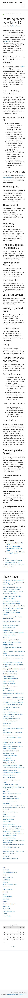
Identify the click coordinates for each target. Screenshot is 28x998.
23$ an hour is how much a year (12, 737)
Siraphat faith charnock (9, 796)
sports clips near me (9, 911)
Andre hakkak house (9, 777)
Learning (5, 891)
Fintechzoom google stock (10, 784)
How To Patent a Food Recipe (11, 603)
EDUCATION (6, 879)
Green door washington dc (10, 812)
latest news (6, 887)
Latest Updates (7, 889)
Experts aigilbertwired (9, 838)
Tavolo (5, 913)
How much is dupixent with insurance (13, 697)
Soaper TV (6, 637)
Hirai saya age (7, 821)
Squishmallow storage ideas (11, 712)
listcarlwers (6, 856)
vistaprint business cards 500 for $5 (13, 844)
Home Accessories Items (10, 884)
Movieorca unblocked (9, 683)
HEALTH (5, 882)
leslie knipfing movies (9, 775)
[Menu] (23, 6)
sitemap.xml (22, 994)
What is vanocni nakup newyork (12, 793)
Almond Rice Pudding (9, 598)
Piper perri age (7, 723)
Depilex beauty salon (9, 627)
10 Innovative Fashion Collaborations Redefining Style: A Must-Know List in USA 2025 (14, 807)
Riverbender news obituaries (11, 625)
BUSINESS (6, 870)
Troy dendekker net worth (10, 735)
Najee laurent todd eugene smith (12, 704)
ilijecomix (5, 814)
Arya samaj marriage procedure (12, 826)
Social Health (6, 908)
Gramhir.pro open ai (8, 681)
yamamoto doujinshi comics (11, 750)
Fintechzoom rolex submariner (11, 772)
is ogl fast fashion (8, 644)
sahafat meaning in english (10, 678)
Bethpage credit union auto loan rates (14, 669)
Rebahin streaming (8, 753)
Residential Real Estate (9, 904)
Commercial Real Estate (10, 872)
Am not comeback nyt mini (12, 562)
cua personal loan (8, 630)
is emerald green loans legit (11, 640)
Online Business (7, 896)
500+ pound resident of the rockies (13, 829)
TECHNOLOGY (7, 916)
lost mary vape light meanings (11, 780)
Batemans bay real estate (10, 858)
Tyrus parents (7, 758)
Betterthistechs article (9, 853)
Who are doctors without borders (12, 732)
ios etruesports (7, 740)
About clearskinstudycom (10, 686)
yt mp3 (5, 782)
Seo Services (6, 906)
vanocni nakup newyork (9, 801)
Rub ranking (6, 803)
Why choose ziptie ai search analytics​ (13, 580)
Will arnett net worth (9, 760)
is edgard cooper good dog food (12, 596)
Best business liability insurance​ (12, 587)
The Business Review (12, 2)
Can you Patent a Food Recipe (11, 601)
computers (6, 875)
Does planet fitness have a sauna (12, 765)
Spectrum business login (10, 673)
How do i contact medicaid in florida (13, 655)
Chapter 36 (7, 41)
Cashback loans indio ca (10, 671)
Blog (4, 867)
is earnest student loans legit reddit (13, 700)
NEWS (6, 558)
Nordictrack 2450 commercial (11, 831)
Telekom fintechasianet (9, 763)
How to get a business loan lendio (13, 702)
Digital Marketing (8, 877)
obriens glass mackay (9, 635)
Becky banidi (6, 726)
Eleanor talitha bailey (9, 824)
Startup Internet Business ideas (12, 642)
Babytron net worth (8, 819)
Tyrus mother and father (10, 755)
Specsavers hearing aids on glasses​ (13, 632)
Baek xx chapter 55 (8, 690)
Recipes (5, 901)
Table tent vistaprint (8, 676)
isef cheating (6, 688)
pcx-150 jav (6, 791)
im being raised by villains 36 (13, 560)
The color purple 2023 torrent (11, 707)
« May (13, 946)
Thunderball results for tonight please (14, 767)
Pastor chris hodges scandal (11, 798)
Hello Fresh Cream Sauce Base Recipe (14, 606)
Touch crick (6, 709)
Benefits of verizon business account (13, 851)
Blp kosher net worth (9, 816)
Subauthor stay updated (10, 770)
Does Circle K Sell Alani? (10, 593)
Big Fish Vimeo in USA (13, 546)
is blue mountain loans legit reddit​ (12, 662)
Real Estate (6, 899)
